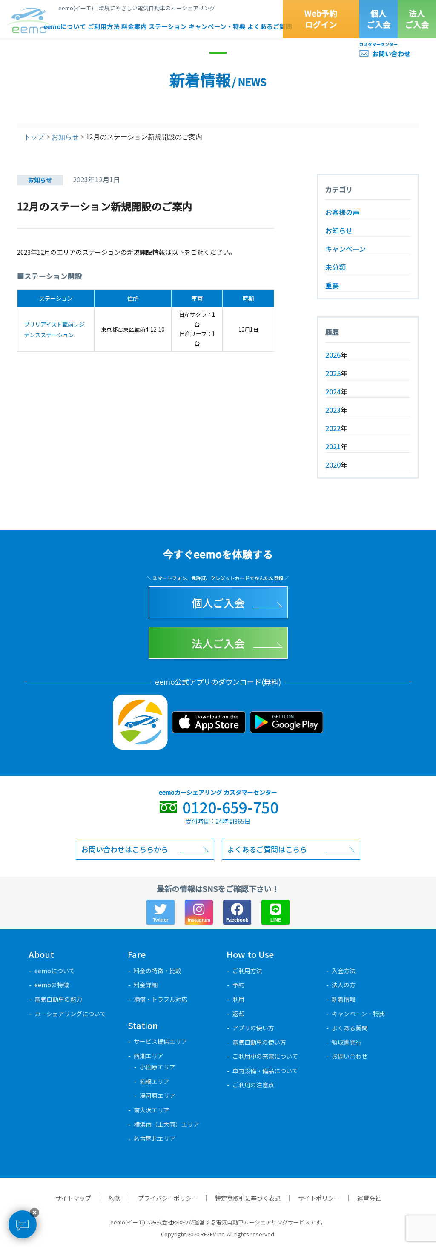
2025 (333, 373)
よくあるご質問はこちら (267, 849)
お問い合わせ (391, 53)
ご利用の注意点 (253, 1084)
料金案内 (134, 26)
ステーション (168, 26)
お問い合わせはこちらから (124, 849)
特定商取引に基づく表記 (248, 1198)
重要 (332, 285)
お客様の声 (342, 212)
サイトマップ (73, 1198)
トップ (34, 137)
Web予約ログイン (321, 19)
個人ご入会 (379, 19)
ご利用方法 (104, 26)
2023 (333, 410)
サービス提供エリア (160, 1041)
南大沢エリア (151, 1110)
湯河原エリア (157, 1095)
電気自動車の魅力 (58, 999)
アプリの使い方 (253, 1027)
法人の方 (344, 984)
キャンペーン (345, 249)
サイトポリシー (319, 1198)
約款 (114, 1198)
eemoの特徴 (51, 984)
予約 (238, 984)
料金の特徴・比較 (157, 970)
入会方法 (344, 970)
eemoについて (65, 26)
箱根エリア (154, 1081)
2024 (333, 391)
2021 (333, 446)
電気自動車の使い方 (259, 1042)
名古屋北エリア (154, 1138)
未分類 (335, 267)
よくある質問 (349, 1027)
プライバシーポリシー (168, 1198)
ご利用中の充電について (265, 1056)
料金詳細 (146, 984)
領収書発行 (346, 1042)
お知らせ (65, 137)
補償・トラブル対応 (160, 999)
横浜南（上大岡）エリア (166, 1124)
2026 (333, 355)
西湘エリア (149, 1056)
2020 (333, 465)
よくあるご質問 (269, 26)
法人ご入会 (417, 19)
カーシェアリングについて (70, 1013)
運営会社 (369, 1198)
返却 (238, 1013)
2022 (333, 428)
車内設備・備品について (265, 1070)
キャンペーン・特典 (217, 26)
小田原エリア (157, 1067)
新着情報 (344, 999)
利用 (238, 999)
